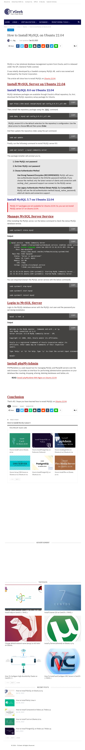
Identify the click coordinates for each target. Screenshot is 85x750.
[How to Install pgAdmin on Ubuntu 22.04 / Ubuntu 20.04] (65, 440)
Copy (73, 102)
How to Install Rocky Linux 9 (18, 423)
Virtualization (28, 22)
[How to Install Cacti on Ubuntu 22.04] (20, 440)
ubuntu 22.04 (29, 406)
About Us (7, 2)
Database (43, 22)
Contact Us (28, 2)
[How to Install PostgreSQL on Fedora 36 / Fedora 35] (42, 440)
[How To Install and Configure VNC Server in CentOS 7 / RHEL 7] (62, 661)
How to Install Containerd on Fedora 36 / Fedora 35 (33, 710)
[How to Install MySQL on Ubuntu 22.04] (9, 693)
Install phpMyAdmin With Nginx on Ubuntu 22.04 (37, 378)
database (15, 406)
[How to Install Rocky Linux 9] (9, 702)
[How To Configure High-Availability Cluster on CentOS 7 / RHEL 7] (23, 661)
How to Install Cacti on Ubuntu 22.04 (28, 719)
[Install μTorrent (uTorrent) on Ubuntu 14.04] (62, 628)
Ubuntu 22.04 (49, 78)
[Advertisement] (55, 11)
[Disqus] (42, 510)
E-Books (42, 2)
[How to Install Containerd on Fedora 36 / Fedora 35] (9, 712)
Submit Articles (52, 2)
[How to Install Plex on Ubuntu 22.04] (65, 463)
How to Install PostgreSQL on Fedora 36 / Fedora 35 (33, 729)
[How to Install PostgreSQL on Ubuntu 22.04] (42, 463)
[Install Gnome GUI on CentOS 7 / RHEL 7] (62, 597)
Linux (14, 22)
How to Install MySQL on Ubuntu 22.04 (29, 691)
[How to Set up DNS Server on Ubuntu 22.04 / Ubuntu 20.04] (20, 463)
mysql (22, 406)
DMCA (36, 2)
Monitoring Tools (60, 22)
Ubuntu (10, 30)
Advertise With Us (17, 2)
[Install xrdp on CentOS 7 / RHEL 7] (23, 597)
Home (7, 22)
